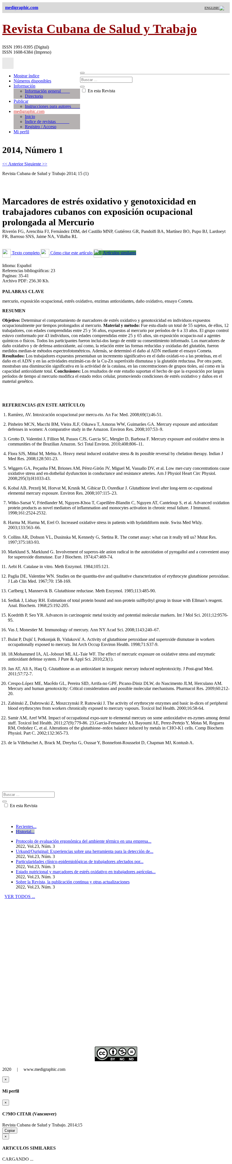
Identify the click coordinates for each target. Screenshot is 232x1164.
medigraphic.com (29, 111)
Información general (47, 91)
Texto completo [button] (26, 252)
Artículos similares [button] (119, 252)
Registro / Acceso (40, 126)
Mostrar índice (26, 75)
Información (24, 86)
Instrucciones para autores (52, 106)
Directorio (34, 96)
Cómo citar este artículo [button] (71, 252)
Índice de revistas (47, 121)
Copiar (10, 1130)
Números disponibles (32, 80)
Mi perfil (21, 131)
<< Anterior (13, 163)
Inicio (30, 116)
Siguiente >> (35, 163)
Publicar (21, 101)
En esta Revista (101, 90)
